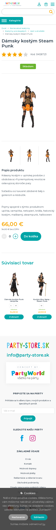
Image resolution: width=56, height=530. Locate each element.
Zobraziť (14, 317)
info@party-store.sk (28, 355)
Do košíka (31, 236)
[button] (39, 4)
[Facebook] (22, 438)
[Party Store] (12, 4)
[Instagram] (33, 438)
